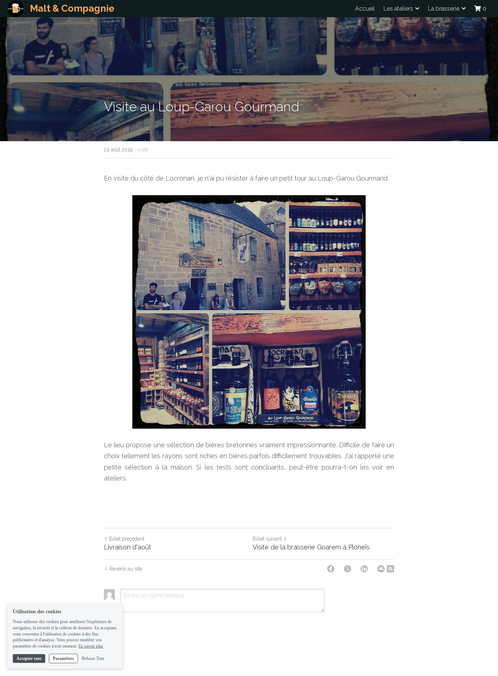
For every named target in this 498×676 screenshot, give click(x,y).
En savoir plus (90, 646)
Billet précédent (126, 539)
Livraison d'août (127, 547)
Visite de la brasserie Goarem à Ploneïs (311, 547)
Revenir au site (125, 569)
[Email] (381, 568)
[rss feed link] (390, 568)
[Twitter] (347, 568)
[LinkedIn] (364, 568)
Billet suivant (267, 539)
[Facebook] (330, 568)
